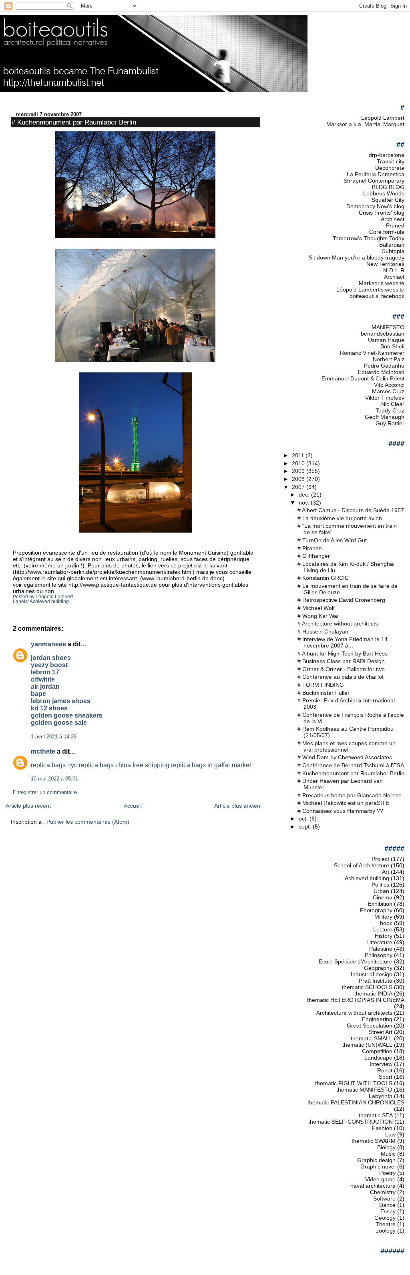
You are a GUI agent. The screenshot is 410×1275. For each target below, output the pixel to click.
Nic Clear (392, 404)
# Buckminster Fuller (323, 693)
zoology (386, 1230)
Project (380, 859)
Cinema (382, 897)
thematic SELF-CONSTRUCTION (350, 1121)
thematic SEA (376, 1115)
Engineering (377, 1019)
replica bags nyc (54, 765)
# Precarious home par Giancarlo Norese (349, 795)
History (383, 936)
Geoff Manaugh (384, 417)
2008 (299, 479)
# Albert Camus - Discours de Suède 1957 (350, 510)
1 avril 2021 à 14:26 (53, 737)
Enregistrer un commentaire (45, 792)
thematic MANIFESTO (364, 1089)
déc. (305, 494)
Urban (381, 891)
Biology (386, 1147)
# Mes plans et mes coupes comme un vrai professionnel (346, 746)
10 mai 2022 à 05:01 (54, 779)
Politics (380, 884)
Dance (387, 1205)
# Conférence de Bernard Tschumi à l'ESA (350, 765)
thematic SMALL (371, 1038)
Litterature (379, 942)
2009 (299, 471)
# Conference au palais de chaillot (340, 677)
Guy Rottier (390, 423)
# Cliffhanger (313, 556)
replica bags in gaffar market (211, 765)
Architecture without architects (354, 1013)
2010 (299, 463)
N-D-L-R (393, 270)
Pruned (395, 225)
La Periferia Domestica (375, 174)
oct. (304, 818)
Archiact (394, 277)
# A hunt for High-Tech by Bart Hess (342, 653)
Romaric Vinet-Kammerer (372, 353)
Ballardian (391, 244)
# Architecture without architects (337, 623)
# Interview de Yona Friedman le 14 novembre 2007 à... (342, 642)
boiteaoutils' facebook (377, 296)
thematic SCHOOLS (367, 987)
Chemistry (383, 1192)
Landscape (378, 1057)
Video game (380, 1179)
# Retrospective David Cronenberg (341, 600)
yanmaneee (48, 644)
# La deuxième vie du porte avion (339, 518)
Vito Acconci (389, 385)
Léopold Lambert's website (370, 289)
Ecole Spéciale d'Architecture (355, 961)
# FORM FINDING (320, 685)
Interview (381, 1064)
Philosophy (378, 955)
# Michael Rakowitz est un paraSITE (343, 803)
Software (384, 1198)
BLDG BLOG (388, 187)
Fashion (382, 1128)
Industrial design (371, 974)
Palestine (380, 948)
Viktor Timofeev (384, 397)
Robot (384, 1070)
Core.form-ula (386, 232)
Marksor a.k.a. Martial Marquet (365, 124)
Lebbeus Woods (383, 193)
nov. (305, 502)
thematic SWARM (374, 1141)
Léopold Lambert (382, 118)
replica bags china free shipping (124, 765)
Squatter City (388, 200)
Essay (388, 1211)
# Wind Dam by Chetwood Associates (344, 757)
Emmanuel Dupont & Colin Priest (363, 378)
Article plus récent (28, 805)
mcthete (43, 751)
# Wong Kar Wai (317, 616)
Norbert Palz (388, 359)
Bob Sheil (392, 346)
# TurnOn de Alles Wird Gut (332, 540)
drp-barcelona (386, 155)
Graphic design (376, 1160)
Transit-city (390, 161)
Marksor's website (381, 283)
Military (383, 916)
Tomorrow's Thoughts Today (368, 238)
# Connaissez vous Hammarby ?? (340, 811)
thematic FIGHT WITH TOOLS (353, 1083)
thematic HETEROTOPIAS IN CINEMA (355, 1000)
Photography (376, 910)
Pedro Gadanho (384, 365)
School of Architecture (361, 865)
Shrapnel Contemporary (374, 180)
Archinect (392, 219)
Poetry (387, 1173)
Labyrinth (380, 1096)
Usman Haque (386, 340)
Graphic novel (378, 1166)
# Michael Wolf (316, 608)
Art (385, 872)
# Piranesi (310, 548)
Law (390, 1134)
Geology (385, 1218)
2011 (298, 455)
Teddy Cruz (390, 410)
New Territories (385, 264)
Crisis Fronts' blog (381, 212)
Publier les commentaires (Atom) (87, 821)
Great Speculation (369, 1025)
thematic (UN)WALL (367, 1045)
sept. (306, 826)
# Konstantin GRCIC (323, 578)
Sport (385, 1077)
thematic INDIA (373, 993)
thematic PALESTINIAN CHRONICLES (356, 1102)
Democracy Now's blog (375, 206)
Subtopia (393, 251)
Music (388, 1153)
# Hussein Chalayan (322, 631)
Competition (377, 1051)
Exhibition (380, 904)
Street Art (380, 1032)
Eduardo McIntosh (381, 372)
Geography (378, 968)
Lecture (382, 929)
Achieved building (49, 601)
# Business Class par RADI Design (341, 661)
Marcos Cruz (388, 391)
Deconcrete (389, 168)
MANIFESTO (388, 327)
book (386, 923)
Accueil (133, 805)
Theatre (386, 1224)
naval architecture (373, 1185)
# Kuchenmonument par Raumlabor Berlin (74, 122)
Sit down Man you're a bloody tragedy (356, 257)
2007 (299, 487)
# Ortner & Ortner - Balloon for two (341, 669)
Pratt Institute (375, 980)
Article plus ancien (237, 805)
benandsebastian (382, 333)
